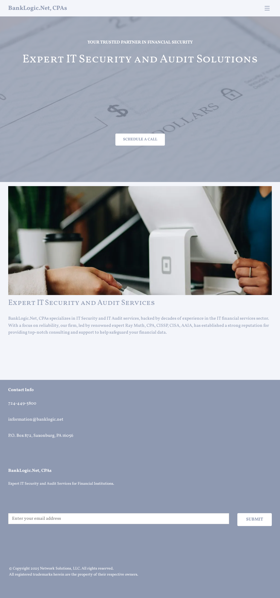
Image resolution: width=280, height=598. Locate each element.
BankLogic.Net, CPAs (37, 8)
